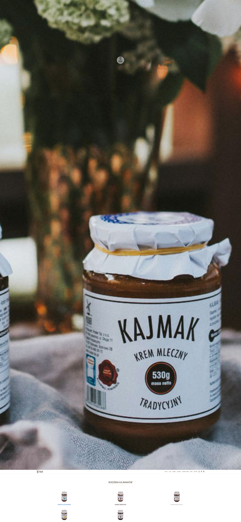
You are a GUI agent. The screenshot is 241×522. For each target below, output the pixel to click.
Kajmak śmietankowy (176, 504)
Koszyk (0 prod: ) (193, 476)
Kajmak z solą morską (64, 504)
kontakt (195, 471)
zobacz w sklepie (64, 496)
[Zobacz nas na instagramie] (203, 472)
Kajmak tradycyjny (120, 504)
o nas (170, 471)
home (166, 471)
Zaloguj (197, 474)
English (174, 471)
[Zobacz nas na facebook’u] (201, 472)
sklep (191, 471)
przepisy (179, 471)
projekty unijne (185, 471)
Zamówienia (196, 477)
